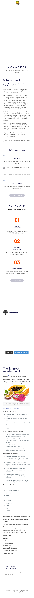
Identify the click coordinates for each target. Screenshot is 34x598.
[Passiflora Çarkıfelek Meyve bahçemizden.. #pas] (17, 344)
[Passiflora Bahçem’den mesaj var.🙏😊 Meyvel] (17, 326)
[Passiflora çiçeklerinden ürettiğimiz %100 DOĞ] (17, 324)
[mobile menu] (31, 2)
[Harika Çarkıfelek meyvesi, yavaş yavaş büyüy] (17, 319)
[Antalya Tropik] (17, 2)
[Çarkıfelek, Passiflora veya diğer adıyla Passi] (17, 340)
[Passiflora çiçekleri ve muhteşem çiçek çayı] (17, 321)
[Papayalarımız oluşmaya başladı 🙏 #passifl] (17, 337)
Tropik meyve (6, 375)
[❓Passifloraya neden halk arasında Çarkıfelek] (17, 335)
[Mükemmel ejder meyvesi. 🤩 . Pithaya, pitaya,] (17, 317)
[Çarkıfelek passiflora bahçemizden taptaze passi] (17, 349)
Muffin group (19, 590)
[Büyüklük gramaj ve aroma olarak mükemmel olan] (17, 333)
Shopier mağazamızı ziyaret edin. (11, 408)
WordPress (23, 592)
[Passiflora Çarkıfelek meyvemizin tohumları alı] (17, 346)
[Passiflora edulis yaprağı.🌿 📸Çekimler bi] (17, 330)
